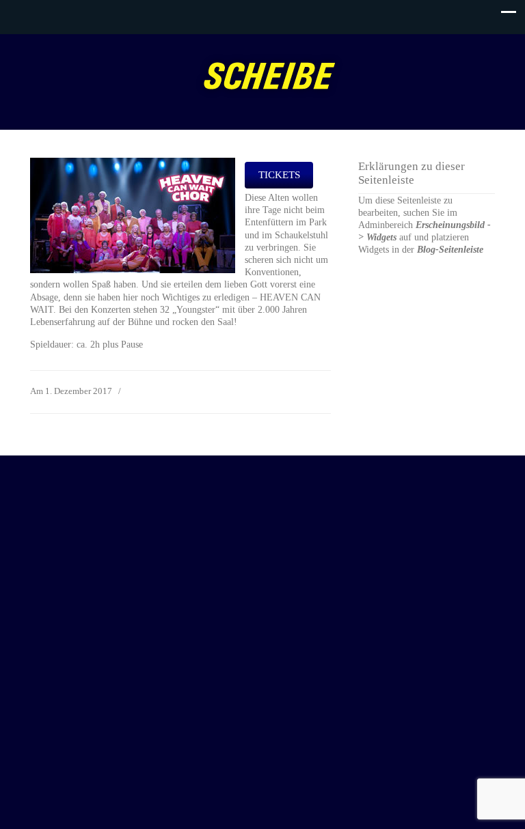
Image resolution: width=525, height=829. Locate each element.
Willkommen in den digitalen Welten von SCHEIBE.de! (269, 75)
